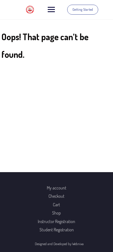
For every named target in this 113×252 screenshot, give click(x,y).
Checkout (56, 196)
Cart (56, 204)
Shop (56, 213)
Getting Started (82, 9)
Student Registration (56, 229)
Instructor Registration (56, 221)
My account (56, 188)
